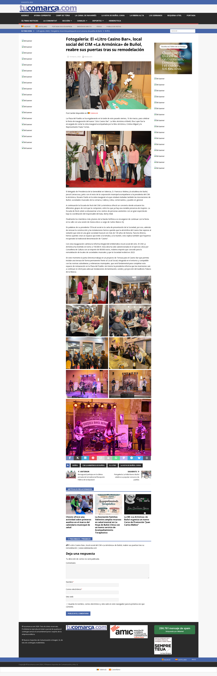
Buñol (75, 465)
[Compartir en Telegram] (131, 458)
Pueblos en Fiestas (114, 26)
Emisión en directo (84, 26)
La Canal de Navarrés (85, 15)
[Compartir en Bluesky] (139, 458)
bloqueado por (175, 630)
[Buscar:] (182, 31)
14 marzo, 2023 (75, 57)
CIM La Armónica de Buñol (94, 465)
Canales (81, 21)
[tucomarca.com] (48, 11)
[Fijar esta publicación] (93, 458)
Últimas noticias (29, 21)
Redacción (88, 57)
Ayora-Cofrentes (42, 15)
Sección (66, 21)
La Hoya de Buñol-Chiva (113, 15)
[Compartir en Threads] (147, 458)
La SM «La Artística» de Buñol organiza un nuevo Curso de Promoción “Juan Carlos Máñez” (137, 521)
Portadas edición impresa (62, 26)
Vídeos (99, 26)
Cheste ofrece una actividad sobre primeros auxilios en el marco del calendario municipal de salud (78, 522)
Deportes (97, 21)
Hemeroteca (115, 21)
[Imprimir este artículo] (108, 458)
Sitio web (69, 596)
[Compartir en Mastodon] (124, 458)
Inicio (194, 659)
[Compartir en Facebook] (70, 458)
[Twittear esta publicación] (77, 458)
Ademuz (25, 15)
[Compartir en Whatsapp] (116, 458)
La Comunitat (50, 21)
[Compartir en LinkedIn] (85, 458)
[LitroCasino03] (108, 108)
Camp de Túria (63, 15)
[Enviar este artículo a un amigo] (100, 458)
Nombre (69, 582)
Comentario (71, 563)
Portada (191, 15)
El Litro (112, 465)
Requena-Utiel (174, 15)
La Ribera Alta (137, 15)
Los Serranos (155, 15)
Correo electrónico (73, 589)
